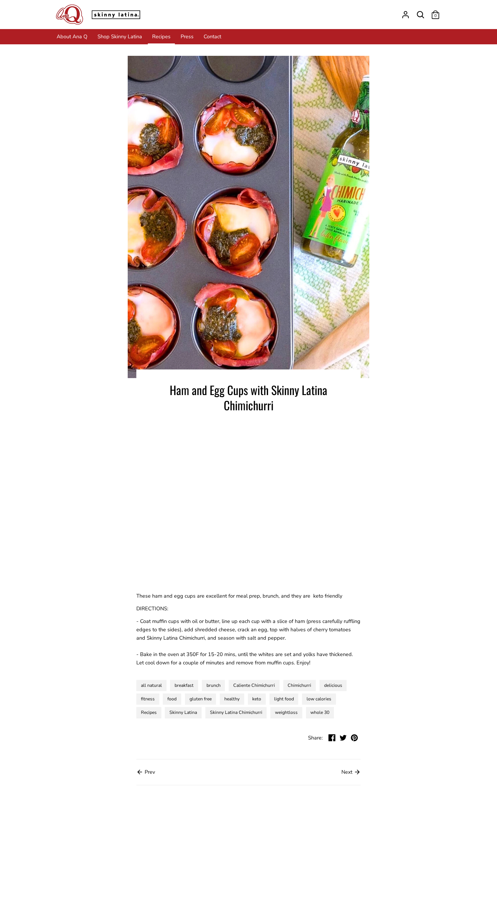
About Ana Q (72, 36)
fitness (148, 699)
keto (256, 699)
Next (347, 772)
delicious (333, 685)
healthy (232, 699)
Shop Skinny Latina (120, 36)
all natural (151, 685)
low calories (319, 699)
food (172, 699)
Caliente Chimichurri (254, 685)
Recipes (161, 36)
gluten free (201, 699)
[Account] (405, 12)
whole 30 (319, 712)
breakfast (184, 685)
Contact (212, 36)
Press (187, 36)
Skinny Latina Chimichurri (236, 712)
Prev (149, 772)
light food (284, 699)
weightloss (286, 712)
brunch (214, 685)
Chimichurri (299, 685)
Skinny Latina (183, 712)
